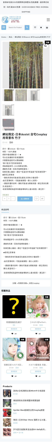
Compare (42, 198)
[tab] (5, 209)
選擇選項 (14, 329)
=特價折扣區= (22, 283)
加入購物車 (25, 199)
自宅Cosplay (34, 283)
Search (27, 27)
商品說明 (5, 210)
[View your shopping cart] (47, 27)
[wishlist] (12, 333)
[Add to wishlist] (37, 198)
